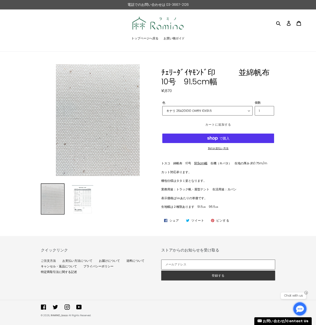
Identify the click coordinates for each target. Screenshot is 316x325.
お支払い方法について (77, 261)
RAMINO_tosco (59, 315)
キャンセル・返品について (59, 266)
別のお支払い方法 (218, 148)
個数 (258, 102)
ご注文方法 (48, 261)
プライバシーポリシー (98, 266)
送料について (135, 261)
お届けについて (109, 261)
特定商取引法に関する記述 (59, 272)
